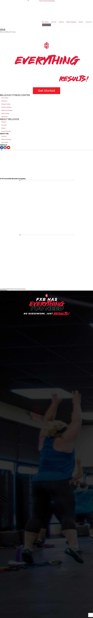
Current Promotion (6, 131)
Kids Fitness (4, 116)
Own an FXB (4, 142)
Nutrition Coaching (6, 107)
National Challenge (71, 22)
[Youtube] (8, 147)
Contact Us (89, 22)
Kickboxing (4, 101)
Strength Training (5, 104)
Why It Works (45, 22)
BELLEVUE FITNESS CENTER (15, 95)
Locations (3, 136)
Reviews (81, 22)
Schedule (61, 22)
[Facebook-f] (1, 147)
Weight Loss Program (6, 110)
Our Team (53, 22)
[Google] (5, 147)
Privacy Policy (3, 290)
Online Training (5, 113)
